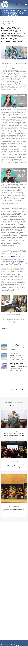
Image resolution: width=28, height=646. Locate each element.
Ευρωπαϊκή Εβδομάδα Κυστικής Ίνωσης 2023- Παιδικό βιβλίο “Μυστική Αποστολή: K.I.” (14, 511)
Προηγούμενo (6, 378)
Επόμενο (22, 378)
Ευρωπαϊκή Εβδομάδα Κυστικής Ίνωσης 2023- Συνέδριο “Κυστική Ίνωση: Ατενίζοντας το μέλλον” (14, 466)
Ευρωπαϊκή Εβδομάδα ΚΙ (9, 24)
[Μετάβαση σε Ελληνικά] (20, 4)
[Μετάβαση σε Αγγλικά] (17, 4)
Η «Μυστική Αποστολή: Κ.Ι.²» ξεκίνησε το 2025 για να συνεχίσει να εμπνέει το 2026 (14, 434)
